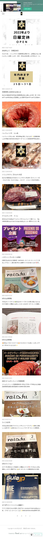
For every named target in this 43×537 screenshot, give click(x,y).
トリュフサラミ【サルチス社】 (12, 174)
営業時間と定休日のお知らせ (11, 92)
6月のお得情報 (7, 340)
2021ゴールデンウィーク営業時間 (13, 381)
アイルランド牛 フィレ (10, 216)
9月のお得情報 (7, 298)
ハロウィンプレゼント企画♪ (11, 257)
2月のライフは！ (7, 464)
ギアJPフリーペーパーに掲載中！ (13, 505)
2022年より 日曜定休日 (10, 50)
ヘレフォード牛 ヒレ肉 (10, 133)
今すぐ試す (27, 9)
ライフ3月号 (6, 422)
